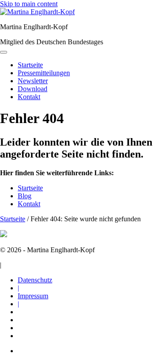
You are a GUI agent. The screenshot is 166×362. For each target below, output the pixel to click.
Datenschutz (35, 280)
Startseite (30, 188)
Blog (24, 196)
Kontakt (29, 204)
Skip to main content (29, 4)
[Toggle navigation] (3, 52)
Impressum (33, 296)
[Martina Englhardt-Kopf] (37, 11)
